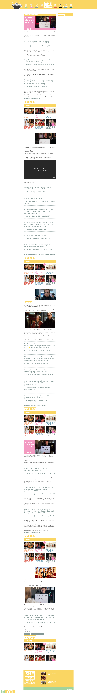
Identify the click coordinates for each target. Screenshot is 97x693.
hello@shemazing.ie (30, 684)
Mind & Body (65, 6)
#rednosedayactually (30, 468)
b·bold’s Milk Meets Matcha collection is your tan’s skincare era (51, 677)
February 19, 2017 (43, 363)
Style (26, 6)
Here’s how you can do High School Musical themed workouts (39, 127)
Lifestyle (41, 6)
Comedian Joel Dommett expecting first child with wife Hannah (50, 127)
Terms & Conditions (69, 689)
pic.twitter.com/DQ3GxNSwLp (33, 491)
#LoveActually (31, 84)
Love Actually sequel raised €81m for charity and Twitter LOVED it (29, 21)
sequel (42, 633)
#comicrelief (28, 43)
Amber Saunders (29, 300)
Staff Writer (28, 450)
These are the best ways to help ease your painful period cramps (51, 116)
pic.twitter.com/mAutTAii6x (41, 43)
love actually (27, 98)
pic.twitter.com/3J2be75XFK (33, 385)
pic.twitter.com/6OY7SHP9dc (37, 513)
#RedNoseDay (37, 62)
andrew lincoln (27, 254)
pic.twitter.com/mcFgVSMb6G (33, 398)
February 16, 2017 (47, 374)
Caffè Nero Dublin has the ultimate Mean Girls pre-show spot (51, 673)
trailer (49, 254)
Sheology (25, 689)
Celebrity (36, 6)
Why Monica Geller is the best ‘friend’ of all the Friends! (39, 116)
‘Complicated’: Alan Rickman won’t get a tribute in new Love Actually (29, 293)
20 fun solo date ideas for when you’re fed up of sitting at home (28, 127)
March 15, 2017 (40, 192)
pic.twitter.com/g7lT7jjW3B (32, 213)
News (60, 6)
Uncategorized (27, 140)
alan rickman (27, 405)
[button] (4, 692)
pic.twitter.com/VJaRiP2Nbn (40, 347)
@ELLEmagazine (29, 245)
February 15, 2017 (44, 350)
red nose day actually (35, 98)
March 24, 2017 (46, 46)
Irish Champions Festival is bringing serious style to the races (51, 682)
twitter (53, 254)
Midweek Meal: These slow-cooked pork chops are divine (28, 116)
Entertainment (31, 6)
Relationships (55, 6)
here (54, 96)
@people (27, 198)
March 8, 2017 (45, 216)
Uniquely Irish (71, 6)
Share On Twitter (29, 29)
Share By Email (30, 29)
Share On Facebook (27, 29)
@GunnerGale (28, 222)
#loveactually (28, 62)
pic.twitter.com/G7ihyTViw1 (33, 470)
